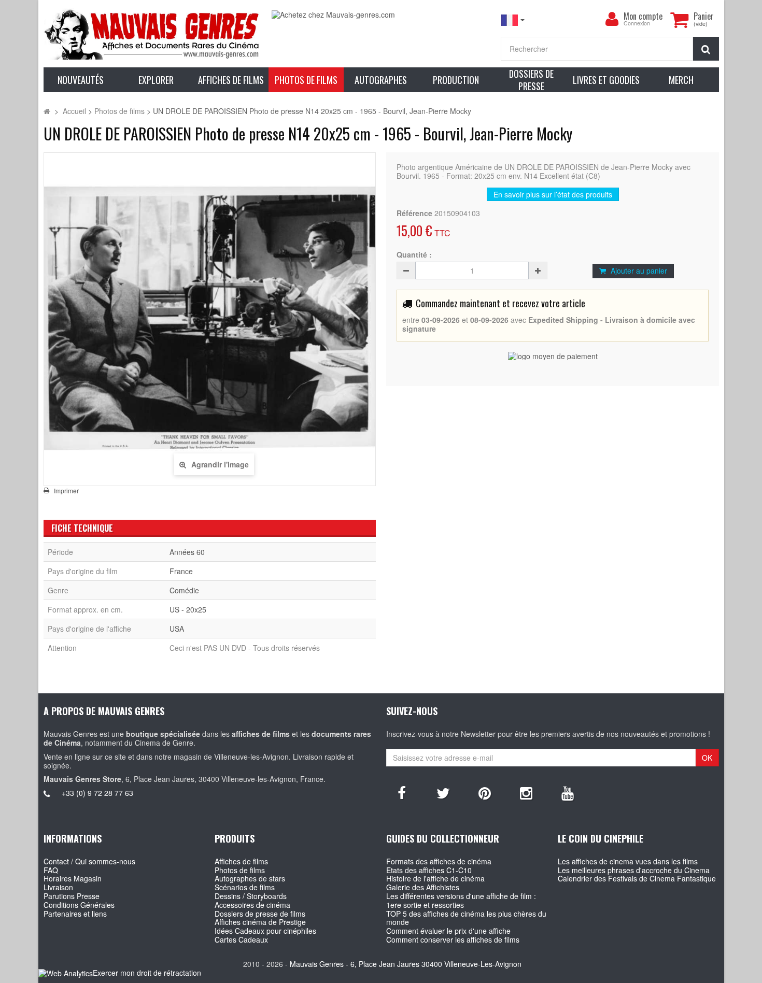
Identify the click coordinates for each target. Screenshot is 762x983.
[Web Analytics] (65, 973)
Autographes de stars (250, 878)
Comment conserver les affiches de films (452, 939)
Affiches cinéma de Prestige (260, 922)
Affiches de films (241, 861)
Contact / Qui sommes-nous (89, 861)
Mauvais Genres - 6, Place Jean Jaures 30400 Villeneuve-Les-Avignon (405, 964)
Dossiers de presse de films (260, 913)
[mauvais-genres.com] (153, 34)
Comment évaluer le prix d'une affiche (448, 930)
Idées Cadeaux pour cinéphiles (265, 930)
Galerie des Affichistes (422, 887)
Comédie (184, 590)
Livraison (58, 887)
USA (177, 628)
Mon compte (643, 16)
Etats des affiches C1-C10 (429, 870)
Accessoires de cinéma (252, 905)
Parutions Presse (72, 896)
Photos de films (240, 870)
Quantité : (414, 254)
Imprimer (66, 490)
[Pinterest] (484, 792)
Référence (414, 213)
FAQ (51, 870)
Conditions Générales (79, 905)
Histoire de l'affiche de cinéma (435, 878)
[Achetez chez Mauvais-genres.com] (381, 14)
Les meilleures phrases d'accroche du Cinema (634, 870)
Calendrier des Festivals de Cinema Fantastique (637, 878)
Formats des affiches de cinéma (438, 861)
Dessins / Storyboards (251, 896)
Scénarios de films (245, 887)
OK (707, 757)
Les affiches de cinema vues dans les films (628, 861)
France (181, 571)
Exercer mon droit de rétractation (147, 972)
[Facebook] (401, 792)
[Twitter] (443, 792)
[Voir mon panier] (680, 20)
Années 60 (187, 552)
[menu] (612, 19)
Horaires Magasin (73, 878)
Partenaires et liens (75, 913)
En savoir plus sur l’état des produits (552, 194)
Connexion (637, 23)
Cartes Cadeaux (241, 939)
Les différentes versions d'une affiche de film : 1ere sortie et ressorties (461, 900)
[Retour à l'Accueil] (47, 111)
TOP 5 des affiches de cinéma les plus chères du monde (466, 918)
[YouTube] (567, 792)
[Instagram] (526, 792)
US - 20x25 (188, 609)
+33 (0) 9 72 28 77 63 (97, 793)
